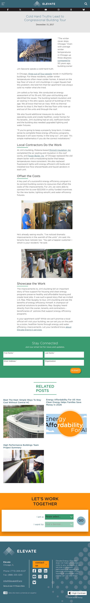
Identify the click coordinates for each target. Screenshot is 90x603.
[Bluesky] (82, 9)
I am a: (40, 517)
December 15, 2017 (45, 25)
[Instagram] (57, 9)
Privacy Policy (20, 586)
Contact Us (39, 564)
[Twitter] (19, 9)
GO (80, 520)
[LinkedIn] (32, 9)
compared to (64, 60)
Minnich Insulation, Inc (60, 150)
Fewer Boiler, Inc (36, 156)
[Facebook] (7, 9)
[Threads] (70, 9)
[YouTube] (44, 9)
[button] (77, 593)
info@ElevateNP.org (12, 581)
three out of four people (40, 74)
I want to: (39, 524)
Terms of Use (7, 586)
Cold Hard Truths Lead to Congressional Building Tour (45, 18)
